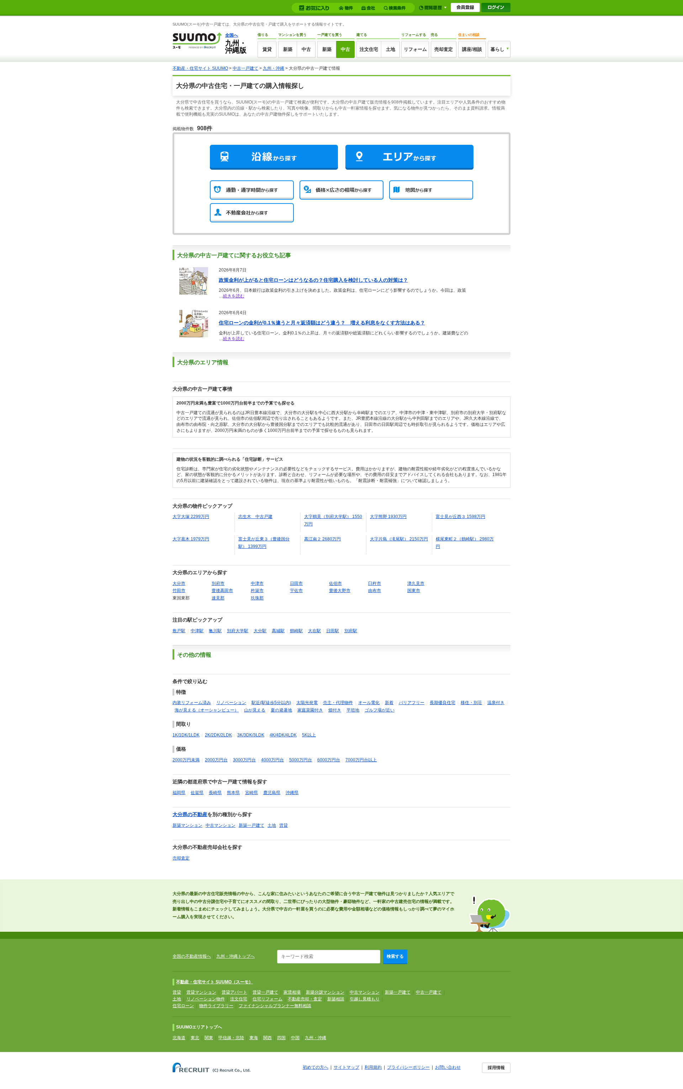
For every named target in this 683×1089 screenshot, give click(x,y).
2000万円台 (216, 759)
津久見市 (415, 583)
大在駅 (314, 630)
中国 (295, 1037)
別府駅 (350, 630)
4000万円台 (272, 759)
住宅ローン (183, 1005)
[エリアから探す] (409, 156)
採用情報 (496, 1067)
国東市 (413, 590)
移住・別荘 (471, 702)
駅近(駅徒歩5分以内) (271, 702)
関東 (209, 1037)
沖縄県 (292, 792)
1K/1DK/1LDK (186, 735)
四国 (281, 1037)
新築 (287, 49)
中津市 (257, 583)
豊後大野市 (339, 590)
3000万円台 (244, 759)
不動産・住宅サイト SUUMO (200, 68)
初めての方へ (315, 1067)
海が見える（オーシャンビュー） (207, 710)
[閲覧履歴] (432, 8)
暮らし (497, 49)
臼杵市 (374, 583)
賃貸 (267, 49)
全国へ (231, 35)
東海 (253, 1037)
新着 (389, 702)
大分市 (179, 583)
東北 (195, 1037)
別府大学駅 (237, 630)
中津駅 (197, 630)
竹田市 (179, 590)
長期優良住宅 (442, 702)
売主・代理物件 (338, 702)
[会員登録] (465, 7)
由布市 (374, 590)
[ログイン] (495, 7)
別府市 (218, 583)
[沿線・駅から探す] (274, 156)
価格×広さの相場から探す (341, 190)
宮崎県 (251, 792)
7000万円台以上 (361, 759)
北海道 (179, 1037)
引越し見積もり (365, 999)
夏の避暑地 (281, 710)
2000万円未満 (186, 759)
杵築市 (257, 590)
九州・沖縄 (273, 68)
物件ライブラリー (216, 1005)
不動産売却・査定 (305, 999)
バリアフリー (411, 702)
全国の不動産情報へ (192, 956)
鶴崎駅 (296, 630)
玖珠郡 (257, 598)
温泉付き (495, 702)
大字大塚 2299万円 (191, 516)
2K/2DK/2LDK (218, 735)
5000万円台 (300, 759)
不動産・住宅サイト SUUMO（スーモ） (214, 981)
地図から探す (431, 190)
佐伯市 (335, 583)
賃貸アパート (234, 992)
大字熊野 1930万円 (388, 516)
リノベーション (231, 702)
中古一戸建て (245, 68)
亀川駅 (215, 630)
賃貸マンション (201, 992)
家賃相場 (292, 992)
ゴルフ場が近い (380, 710)
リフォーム (415, 49)
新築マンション (187, 825)
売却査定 (443, 49)
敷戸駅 (179, 630)
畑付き (334, 710)
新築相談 (335, 999)
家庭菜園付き (310, 710)
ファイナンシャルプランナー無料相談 (275, 1005)
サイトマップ (346, 1067)
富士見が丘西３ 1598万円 (460, 516)
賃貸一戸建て (265, 992)
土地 (390, 49)
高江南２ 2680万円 (322, 538)
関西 (267, 1037)
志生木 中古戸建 (255, 516)
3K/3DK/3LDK (250, 735)
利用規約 (373, 1067)
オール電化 (369, 702)
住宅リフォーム (267, 999)
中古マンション (220, 825)
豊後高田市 (222, 590)
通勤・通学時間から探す (252, 190)
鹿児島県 (271, 792)
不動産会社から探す (252, 212)
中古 (306, 49)
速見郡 (218, 598)
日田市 (296, 583)
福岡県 (179, 792)
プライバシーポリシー (408, 1067)
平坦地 (352, 710)
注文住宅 (369, 49)
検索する (395, 956)
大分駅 (260, 630)
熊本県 (233, 792)
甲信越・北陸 (231, 1037)
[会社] (369, 8)
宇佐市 (296, 590)
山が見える (254, 710)
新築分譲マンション (325, 992)
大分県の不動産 (190, 814)
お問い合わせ (448, 1067)
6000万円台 (328, 759)
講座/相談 (472, 49)
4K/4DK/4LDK (283, 735)
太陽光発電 (307, 702)
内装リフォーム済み (192, 702)
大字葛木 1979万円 (191, 538)
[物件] (347, 8)
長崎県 (215, 792)
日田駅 (332, 630)
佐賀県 (197, 792)
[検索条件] (396, 8)
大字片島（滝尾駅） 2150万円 (399, 538)
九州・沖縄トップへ (235, 956)
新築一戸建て (251, 825)
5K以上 (309, 735)
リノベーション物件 (205, 999)
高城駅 (278, 630)
